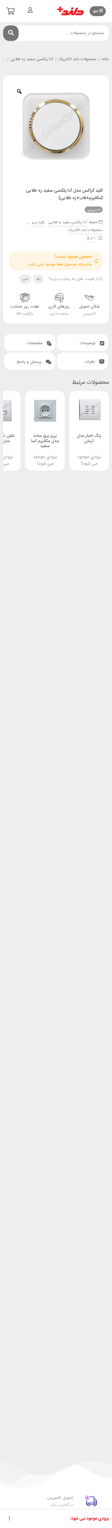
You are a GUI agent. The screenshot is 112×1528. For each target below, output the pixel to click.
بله (38, 279)
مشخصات (35, 343)
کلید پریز (38, 222)
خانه (105, 59)
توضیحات (88, 343)
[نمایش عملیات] (9, 1518)
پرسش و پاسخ (30, 361)
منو (96, 11)
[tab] (82, 342)
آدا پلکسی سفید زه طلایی (32, 59)
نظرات (90, 361)
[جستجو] (11, 33)
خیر (25, 279)
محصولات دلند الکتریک (77, 59)
